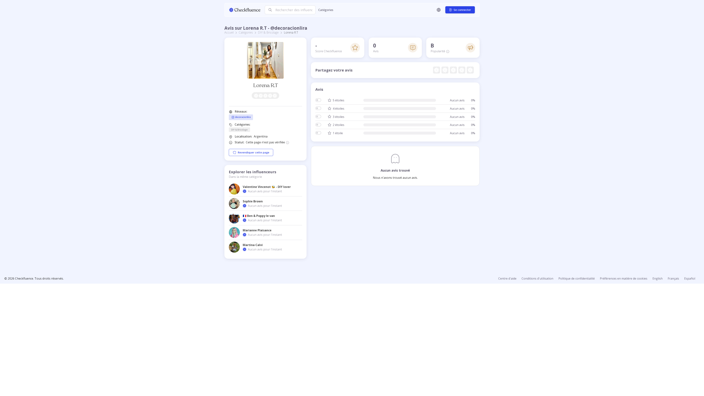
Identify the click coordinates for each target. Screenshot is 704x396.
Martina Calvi (253, 245)
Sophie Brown (253, 201)
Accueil (229, 32)
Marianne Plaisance (257, 230)
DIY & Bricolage (268, 32)
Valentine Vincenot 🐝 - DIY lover (267, 187)
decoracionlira (242, 117)
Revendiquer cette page (253, 152)
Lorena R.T (265, 85)
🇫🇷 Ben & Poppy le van (259, 216)
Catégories (325, 10)
